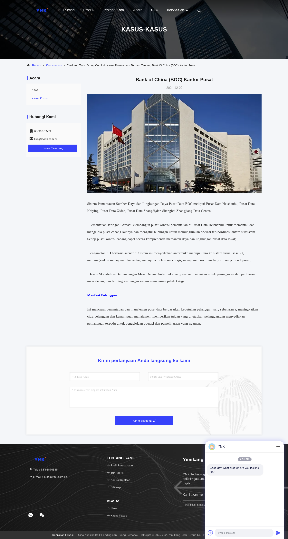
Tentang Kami (114, 10)
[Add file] (210, 532)
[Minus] (278, 446)
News (35, 89)
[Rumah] (42, 9)
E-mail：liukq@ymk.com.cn (49, 476)
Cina (154, 10)
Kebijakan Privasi (62, 534)
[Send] (278, 532)
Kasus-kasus (54, 65)
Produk (88, 10)
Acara (137, 10)
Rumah (69, 10)
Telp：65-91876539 (45, 469)
